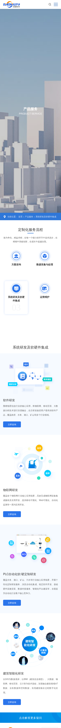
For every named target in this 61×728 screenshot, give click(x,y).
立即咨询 (12, 424)
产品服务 (29, 216)
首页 (20, 216)
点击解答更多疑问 (30, 718)
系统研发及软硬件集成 (46, 216)
